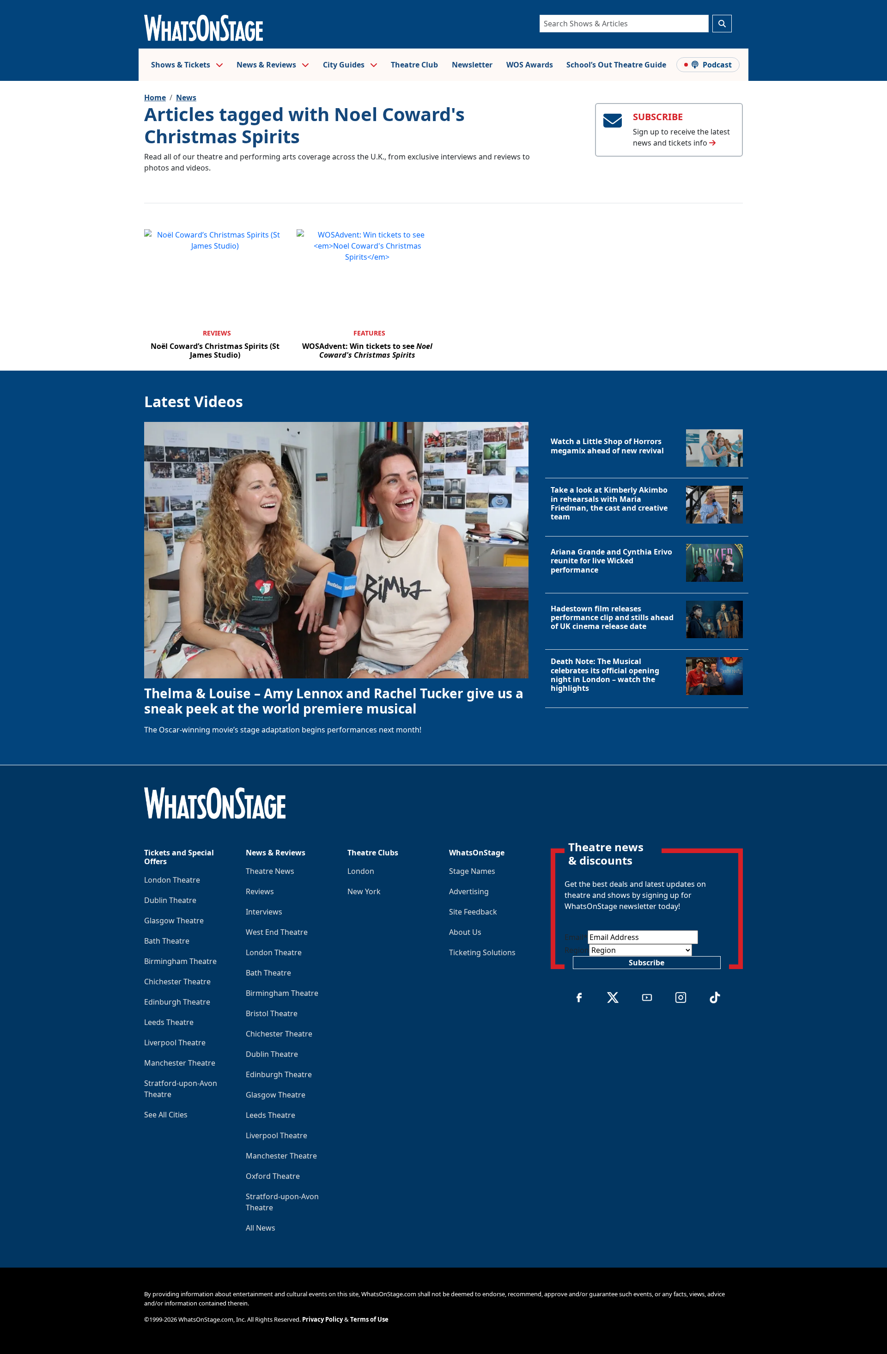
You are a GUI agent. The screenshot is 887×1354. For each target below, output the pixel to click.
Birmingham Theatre (180, 961)
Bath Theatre (166, 941)
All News (260, 1228)
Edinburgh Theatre (177, 1002)
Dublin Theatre (170, 900)
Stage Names (472, 871)
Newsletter (472, 65)
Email (576, 937)
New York (364, 891)
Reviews (217, 333)
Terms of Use (369, 1319)
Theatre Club (414, 65)
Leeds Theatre (169, 1022)
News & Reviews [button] (267, 65)
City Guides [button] (344, 65)
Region (577, 950)
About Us (465, 932)
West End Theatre (277, 932)
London (360, 871)
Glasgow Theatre (174, 920)
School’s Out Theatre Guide (616, 65)
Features (369, 333)
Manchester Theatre (179, 1063)
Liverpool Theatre (175, 1042)
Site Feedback (473, 912)
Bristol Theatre (272, 1013)
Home (155, 97)
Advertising (469, 891)
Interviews (264, 912)
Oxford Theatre (273, 1176)
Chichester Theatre (177, 981)
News (186, 97)
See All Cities (166, 1115)
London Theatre (172, 880)
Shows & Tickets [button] (181, 65)
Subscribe (646, 963)
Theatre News (270, 871)
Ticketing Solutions (482, 952)
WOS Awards (529, 65)
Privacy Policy (322, 1319)
